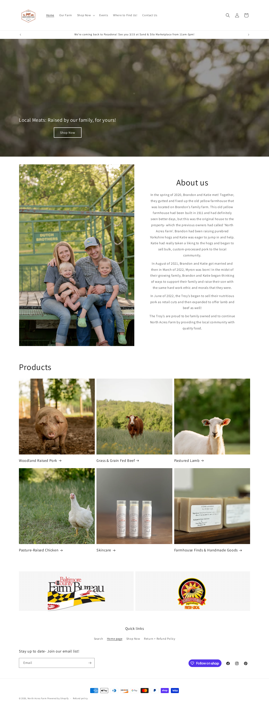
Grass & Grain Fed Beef (115, 460)
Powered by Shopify (58, 698)
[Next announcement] (248, 35)
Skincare (103, 550)
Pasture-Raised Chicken (38, 550)
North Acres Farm (37, 698)
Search (98, 639)
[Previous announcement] (20, 35)
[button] (86, 15)
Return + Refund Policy (159, 639)
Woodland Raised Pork (38, 460)
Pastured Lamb (187, 460)
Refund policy (80, 698)
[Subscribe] (89, 663)
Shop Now (67, 133)
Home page (114, 639)
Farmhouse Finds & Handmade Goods (206, 550)
